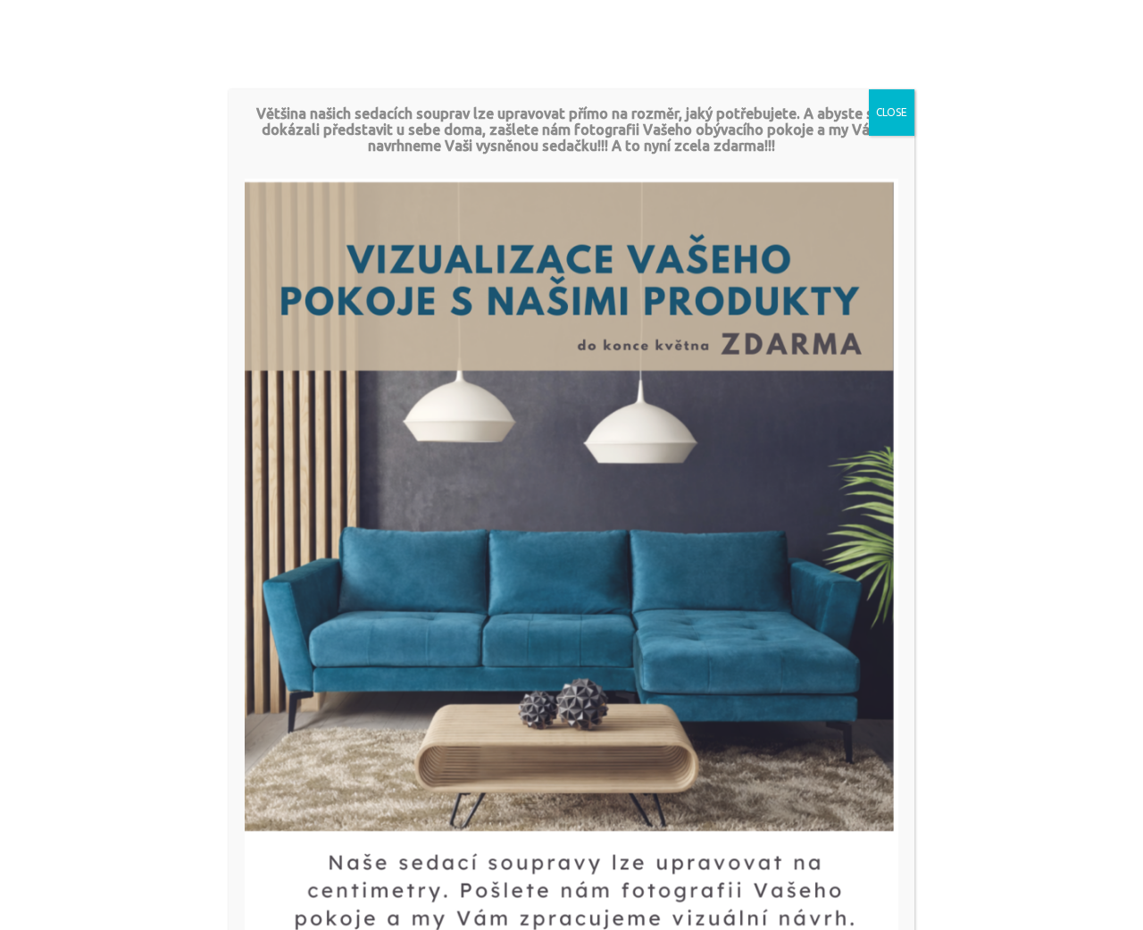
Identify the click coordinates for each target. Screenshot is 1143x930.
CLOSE (891, 112)
